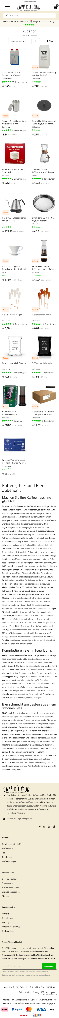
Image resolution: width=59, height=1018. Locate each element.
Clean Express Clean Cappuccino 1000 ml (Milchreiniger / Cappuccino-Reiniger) (11, 74)
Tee (3, 852)
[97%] (36, 324)
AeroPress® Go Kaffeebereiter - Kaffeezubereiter (9, 413)
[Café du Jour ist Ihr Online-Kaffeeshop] (29, 7)
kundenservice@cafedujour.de (19, 818)
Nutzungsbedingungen (34, 975)
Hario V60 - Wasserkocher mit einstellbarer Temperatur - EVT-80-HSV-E (14, 219)
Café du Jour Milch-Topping (14, 363)
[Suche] (7, 15)
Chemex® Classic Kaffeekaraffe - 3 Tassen (43, 171)
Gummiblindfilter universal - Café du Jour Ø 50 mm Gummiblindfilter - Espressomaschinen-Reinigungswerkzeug (44, 122)
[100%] (36, 179)
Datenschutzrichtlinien (10, 975)
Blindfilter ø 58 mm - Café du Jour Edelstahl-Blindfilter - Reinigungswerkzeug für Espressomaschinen (43, 219)
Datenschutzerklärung (28, 992)
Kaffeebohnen (8, 848)
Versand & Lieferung (10, 926)
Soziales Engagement (11, 891)
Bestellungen (7, 917)
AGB (42, 992)
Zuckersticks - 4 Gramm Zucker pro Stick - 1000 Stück (43, 413)
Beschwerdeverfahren (47, 994)
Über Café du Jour (9, 878)
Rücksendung (8, 930)
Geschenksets (8, 856)
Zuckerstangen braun (41, 314)
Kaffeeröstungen (9, 861)
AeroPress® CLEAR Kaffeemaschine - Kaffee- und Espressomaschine (43, 267)
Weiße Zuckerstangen (12, 314)
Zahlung (5, 922)
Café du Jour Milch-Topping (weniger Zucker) (44, 74)
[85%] (7, 130)
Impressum (50, 992)
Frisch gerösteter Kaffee (12, 844)
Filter (51, 41)
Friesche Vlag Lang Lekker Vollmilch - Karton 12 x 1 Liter (14, 461)
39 (19, 81)
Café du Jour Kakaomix (42, 363)
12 (19, 324)
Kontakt (5, 913)
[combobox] (29, 15)
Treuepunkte (7, 883)
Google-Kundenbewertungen (45, 21)
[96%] (7, 82)
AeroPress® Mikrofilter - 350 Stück (13, 171)
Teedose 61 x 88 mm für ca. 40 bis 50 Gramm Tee (14, 122)
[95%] (7, 179)
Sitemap (5, 896)
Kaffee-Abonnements (11, 887)
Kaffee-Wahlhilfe (29, 1)
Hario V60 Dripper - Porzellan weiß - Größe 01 (14, 267)
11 (49, 324)
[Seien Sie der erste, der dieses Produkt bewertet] (36, 82)
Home (24, 35)
